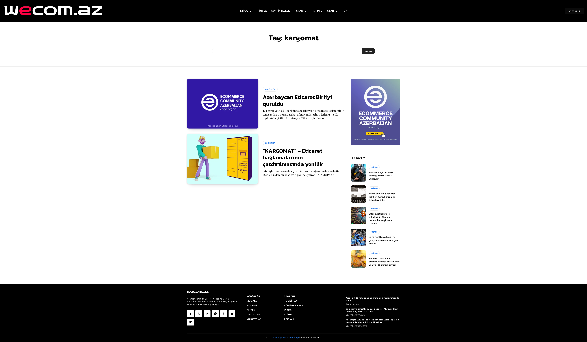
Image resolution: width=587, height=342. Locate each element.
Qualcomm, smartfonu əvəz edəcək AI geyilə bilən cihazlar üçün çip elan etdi (372, 310)
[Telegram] (215, 313)
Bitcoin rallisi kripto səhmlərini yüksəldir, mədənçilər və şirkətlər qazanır (381, 218)
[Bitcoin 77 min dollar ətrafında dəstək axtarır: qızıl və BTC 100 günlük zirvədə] (358, 259)
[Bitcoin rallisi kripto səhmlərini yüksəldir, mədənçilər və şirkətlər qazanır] (358, 215)
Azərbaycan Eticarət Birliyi (286, 337)
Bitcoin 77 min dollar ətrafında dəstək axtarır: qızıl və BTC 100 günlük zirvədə (384, 262)
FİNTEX (348, 304)
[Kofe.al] (190, 322)
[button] (345, 11)
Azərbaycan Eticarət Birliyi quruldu (297, 100)
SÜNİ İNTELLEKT (352, 315)
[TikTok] (223, 313)
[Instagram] (198, 313)
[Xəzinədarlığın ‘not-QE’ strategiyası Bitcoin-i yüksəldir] (358, 172)
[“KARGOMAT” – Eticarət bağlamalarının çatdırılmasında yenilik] (222, 159)
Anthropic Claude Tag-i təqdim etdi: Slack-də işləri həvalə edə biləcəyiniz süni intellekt (372, 321)
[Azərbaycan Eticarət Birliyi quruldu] (222, 104)
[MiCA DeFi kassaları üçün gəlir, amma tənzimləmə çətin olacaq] (358, 237)
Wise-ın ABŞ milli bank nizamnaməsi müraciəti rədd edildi (372, 299)
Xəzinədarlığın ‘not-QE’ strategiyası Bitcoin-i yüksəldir (381, 175)
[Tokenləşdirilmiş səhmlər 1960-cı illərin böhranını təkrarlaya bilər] (358, 194)
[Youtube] (232, 313)
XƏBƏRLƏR (270, 89)
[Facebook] (190, 313)
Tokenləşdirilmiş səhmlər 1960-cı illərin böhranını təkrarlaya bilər (382, 197)
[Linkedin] (207, 313)
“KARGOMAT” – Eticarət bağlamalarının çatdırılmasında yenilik (293, 157)
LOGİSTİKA (270, 143)
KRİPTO (374, 167)
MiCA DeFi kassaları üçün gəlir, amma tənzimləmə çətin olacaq (384, 240)
